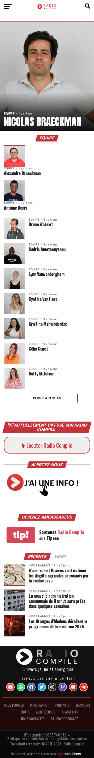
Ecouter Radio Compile (48, 445)
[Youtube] (73, 687)
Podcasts (62, 705)
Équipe (25, 712)
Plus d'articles (47, 398)
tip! (21, 535)
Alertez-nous (45, 712)
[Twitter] (42, 687)
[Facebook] (31, 687)
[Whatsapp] (21, 687)
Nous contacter (33, 718)
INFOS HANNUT (39, 705)
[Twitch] (62, 687)
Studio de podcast (64, 718)
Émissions (83, 705)
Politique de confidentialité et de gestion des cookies (47, 738)
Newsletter (70, 712)
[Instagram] (52, 687)
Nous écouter (14, 705)
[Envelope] (10, 687)
